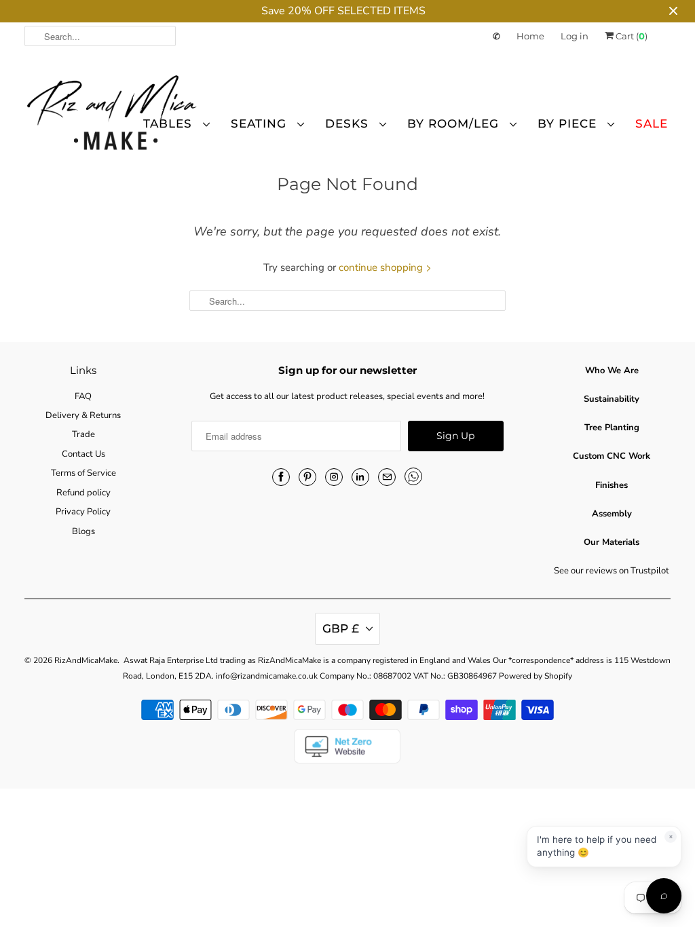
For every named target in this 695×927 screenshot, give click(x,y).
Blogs (83, 531)
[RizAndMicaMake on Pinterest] (307, 477)
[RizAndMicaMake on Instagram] (334, 477)
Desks (349, 123)
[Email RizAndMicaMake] (387, 477)
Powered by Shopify (535, 675)
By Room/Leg (455, 123)
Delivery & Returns (83, 415)
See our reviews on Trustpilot (611, 571)
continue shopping (382, 267)
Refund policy (83, 493)
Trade (83, 434)
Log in (574, 36)
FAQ (83, 396)
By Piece (569, 123)
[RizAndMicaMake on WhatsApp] (413, 476)
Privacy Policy (83, 512)
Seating (260, 123)
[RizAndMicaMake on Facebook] (281, 477)
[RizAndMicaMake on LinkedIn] (360, 477)
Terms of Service (83, 473)
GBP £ (340, 628)
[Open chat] (663, 895)
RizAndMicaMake (85, 660)
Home (530, 36)
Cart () (630, 36)
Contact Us (83, 454)
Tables (169, 123)
